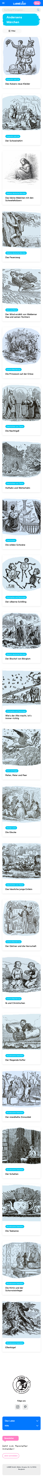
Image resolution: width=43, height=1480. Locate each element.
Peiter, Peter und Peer (16, 775)
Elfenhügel (10, 1347)
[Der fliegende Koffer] (21, 1032)
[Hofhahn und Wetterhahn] (21, 460)
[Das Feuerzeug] (21, 230)
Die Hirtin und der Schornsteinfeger (14, 1289)
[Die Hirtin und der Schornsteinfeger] (21, 1260)
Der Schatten (11, 1174)
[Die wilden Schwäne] (21, 517)
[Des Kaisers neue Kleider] (21, 56)
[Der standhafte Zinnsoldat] (21, 1089)
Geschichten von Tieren (15, 426)
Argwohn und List (13, 79)
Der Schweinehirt (14, 140)
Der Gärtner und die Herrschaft (20, 946)
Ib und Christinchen (15, 1003)
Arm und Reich (12, 310)
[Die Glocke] (21, 804)
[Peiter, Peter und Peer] (21, 747)
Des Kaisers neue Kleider (17, 84)
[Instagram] (18, 1407)
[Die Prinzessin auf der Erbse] (21, 346)
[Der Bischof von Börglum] (21, 631)
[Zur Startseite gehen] (19, 3)
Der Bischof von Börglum (17, 658)
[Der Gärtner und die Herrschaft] (21, 918)
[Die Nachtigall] (21, 403)
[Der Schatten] (21, 1146)
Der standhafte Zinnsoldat (18, 1117)
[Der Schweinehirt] (21, 113)
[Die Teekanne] (21, 1203)
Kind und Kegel (12, 771)
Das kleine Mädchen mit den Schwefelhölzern (19, 199)
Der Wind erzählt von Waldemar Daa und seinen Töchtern (21, 315)
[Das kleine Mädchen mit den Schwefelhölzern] (21, 170)
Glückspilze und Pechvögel (16, 597)
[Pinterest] (25, 1407)
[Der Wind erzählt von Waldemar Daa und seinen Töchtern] (21, 287)
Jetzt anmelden (11, 1456)
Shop (37, 3)
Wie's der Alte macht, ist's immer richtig (18, 717)
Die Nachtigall (12, 431)
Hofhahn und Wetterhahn (17, 488)
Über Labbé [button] (10, 1421)
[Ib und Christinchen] (21, 975)
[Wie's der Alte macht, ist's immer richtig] (21, 688)
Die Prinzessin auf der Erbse (19, 374)
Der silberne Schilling (15, 601)
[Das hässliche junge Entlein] (21, 861)
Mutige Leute (11, 828)
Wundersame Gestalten (15, 1056)
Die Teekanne (12, 1231)
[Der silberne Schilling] (21, 574)
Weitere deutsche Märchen (16, 193)
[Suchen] (38, 9)
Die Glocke (10, 832)
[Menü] (3, 3)
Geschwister (11, 540)
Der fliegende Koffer (15, 1060)
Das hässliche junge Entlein (18, 889)
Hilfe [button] (7, 1426)
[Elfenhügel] (21, 1320)
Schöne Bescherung (13, 369)
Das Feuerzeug (12, 257)
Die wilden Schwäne (15, 545)
